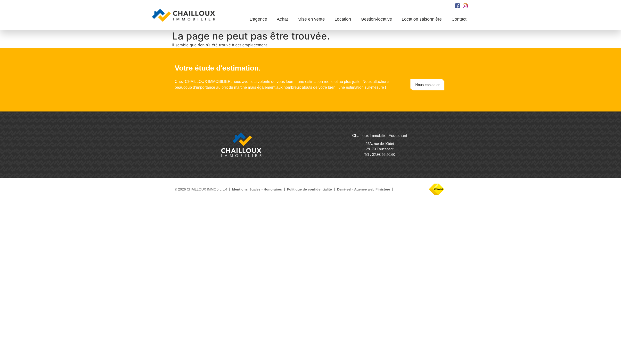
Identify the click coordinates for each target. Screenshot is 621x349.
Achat (282, 19)
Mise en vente (311, 19)
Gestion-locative (376, 19)
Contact (458, 19)
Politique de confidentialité (309, 189)
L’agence (258, 19)
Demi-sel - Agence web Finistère (363, 189)
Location (343, 19)
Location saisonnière (422, 19)
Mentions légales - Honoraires (257, 189)
